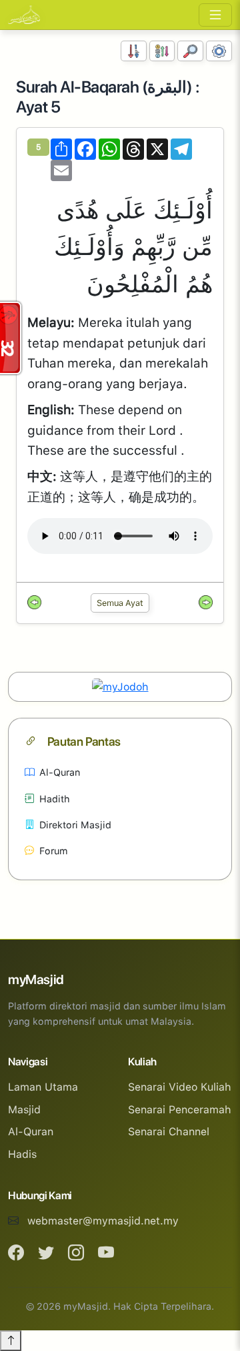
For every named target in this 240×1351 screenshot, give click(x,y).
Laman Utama (43, 1087)
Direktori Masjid (75, 824)
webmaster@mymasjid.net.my (103, 1221)
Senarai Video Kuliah (179, 1087)
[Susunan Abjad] (162, 51)
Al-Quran (59, 772)
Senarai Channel (168, 1131)
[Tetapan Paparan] (219, 51)
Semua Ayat (120, 603)
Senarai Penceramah (179, 1109)
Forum (53, 850)
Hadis (22, 1154)
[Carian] (190, 51)
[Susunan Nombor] (134, 51)
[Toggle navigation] (215, 15)
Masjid (24, 1109)
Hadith (54, 798)
